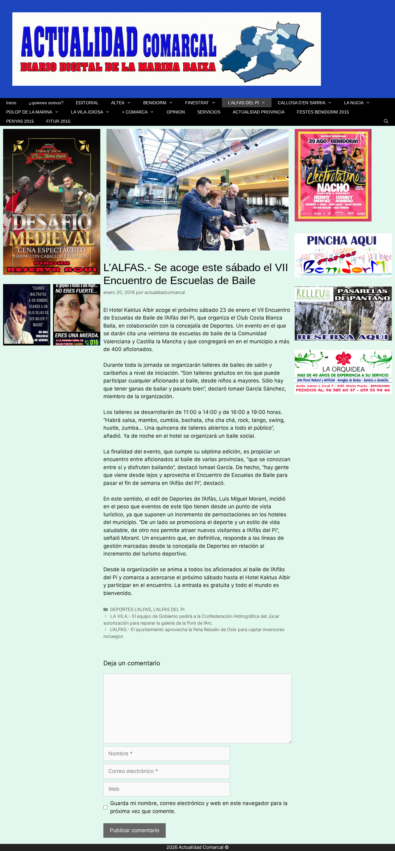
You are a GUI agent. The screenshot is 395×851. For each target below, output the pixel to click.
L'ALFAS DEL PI (169, 609)
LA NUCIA (354, 102)
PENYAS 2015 (20, 121)
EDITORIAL (87, 102)
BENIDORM (154, 102)
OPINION (176, 111)
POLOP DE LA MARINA (29, 111)
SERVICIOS (208, 111)
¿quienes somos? (46, 102)
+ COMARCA (135, 111)
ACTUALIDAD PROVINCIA (259, 111)
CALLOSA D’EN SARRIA (301, 102)
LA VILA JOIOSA (87, 111)
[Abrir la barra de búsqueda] (386, 121)
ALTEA (117, 102)
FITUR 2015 (58, 121)
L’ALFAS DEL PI (243, 102)
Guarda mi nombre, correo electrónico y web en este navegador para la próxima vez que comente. (199, 807)
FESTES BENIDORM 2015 (323, 111)
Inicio (11, 102)
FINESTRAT (197, 102)
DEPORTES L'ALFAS (130, 609)
